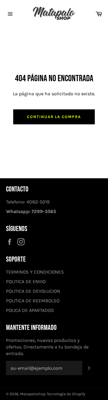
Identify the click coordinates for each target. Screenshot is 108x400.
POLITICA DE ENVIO (26, 281)
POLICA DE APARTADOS (30, 310)
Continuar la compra (54, 116)
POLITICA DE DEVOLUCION (33, 291)
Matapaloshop (32, 394)
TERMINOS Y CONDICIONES (35, 272)
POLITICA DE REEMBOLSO (32, 301)
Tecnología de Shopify (66, 394)
